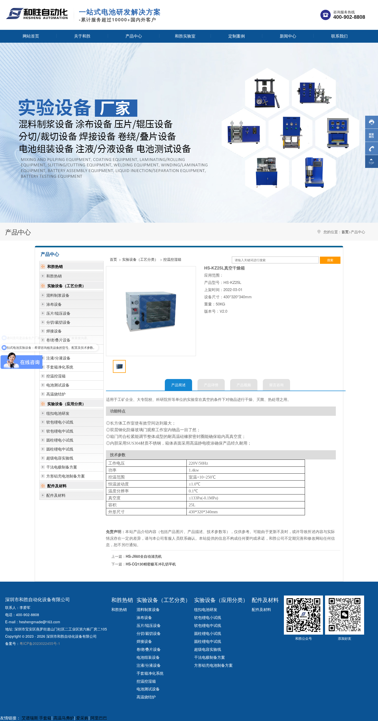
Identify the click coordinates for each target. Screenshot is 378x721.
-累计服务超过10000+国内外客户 (120, 15)
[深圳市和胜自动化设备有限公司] (37, 13)
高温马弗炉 (63, 718)
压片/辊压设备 (58, 313)
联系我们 (339, 36)
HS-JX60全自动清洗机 (144, 556)
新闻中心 (288, 36)
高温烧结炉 (56, 393)
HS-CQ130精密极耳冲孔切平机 (151, 563)
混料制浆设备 (57, 295)
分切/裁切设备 (58, 322)
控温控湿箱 (56, 375)
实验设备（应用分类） (66, 404)
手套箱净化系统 (59, 366)
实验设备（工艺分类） (66, 286)
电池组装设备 (148, 657)
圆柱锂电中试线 (59, 449)
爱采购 (82, 718)
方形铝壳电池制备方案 (65, 476)
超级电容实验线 (59, 458)
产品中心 (133, 36)
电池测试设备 (57, 384)
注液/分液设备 (58, 357)
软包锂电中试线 (59, 431)
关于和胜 (82, 36)
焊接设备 (54, 331)
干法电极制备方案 (61, 467)
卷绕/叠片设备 (149, 649)
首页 (345, 231)
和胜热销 (55, 266)
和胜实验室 (185, 36)
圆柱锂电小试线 (59, 440)
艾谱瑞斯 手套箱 (36, 718)
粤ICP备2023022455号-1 (40, 643)
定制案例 (236, 36)
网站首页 (31, 36)
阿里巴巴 (99, 718)
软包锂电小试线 (59, 422)
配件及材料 (57, 486)
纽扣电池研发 (57, 413)
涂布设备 (54, 304)
